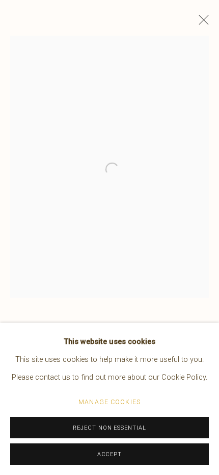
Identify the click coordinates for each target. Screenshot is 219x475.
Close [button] (201, 23)
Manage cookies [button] (109, 402)
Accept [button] (109, 454)
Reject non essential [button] (110, 428)
